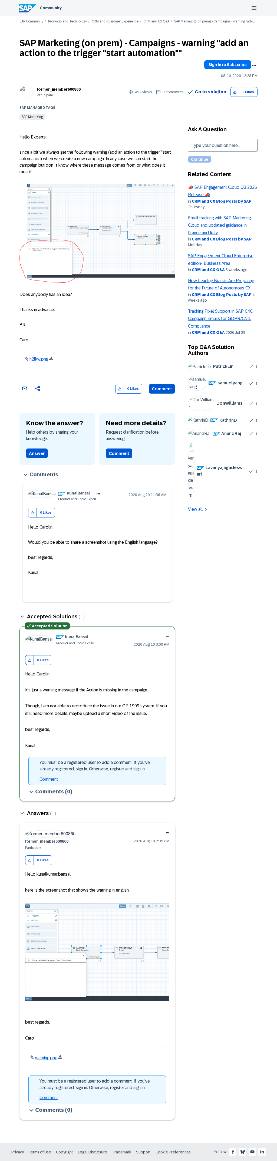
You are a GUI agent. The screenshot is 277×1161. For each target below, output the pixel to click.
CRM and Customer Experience (115, 21)
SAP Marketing (32, 117)
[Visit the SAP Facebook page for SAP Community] (233, 1152)
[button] (235, 92)
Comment (162, 389)
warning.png (46, 1058)
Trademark (121, 1152)
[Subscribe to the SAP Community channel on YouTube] (252, 1152)
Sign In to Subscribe (228, 64)
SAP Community (31, 21)
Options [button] (254, 65)
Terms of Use (40, 1152)
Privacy (17, 1152)
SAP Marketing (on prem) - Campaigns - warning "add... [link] (214, 21)
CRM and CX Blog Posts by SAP (222, 201)
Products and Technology (67, 21)
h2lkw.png (38, 359)
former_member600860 (59, 89)
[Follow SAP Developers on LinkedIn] (262, 1152)
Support (143, 1152)
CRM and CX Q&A (156, 21)
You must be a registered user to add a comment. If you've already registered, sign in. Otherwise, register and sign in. (94, 765)
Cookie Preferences (173, 1152)
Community (51, 8)
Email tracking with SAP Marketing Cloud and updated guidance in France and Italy (219, 225)
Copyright (64, 1152)
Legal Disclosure (92, 1152)
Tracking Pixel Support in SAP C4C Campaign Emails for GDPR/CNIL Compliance (220, 318)
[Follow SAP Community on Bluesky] (242, 1152)
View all (195, 509)
